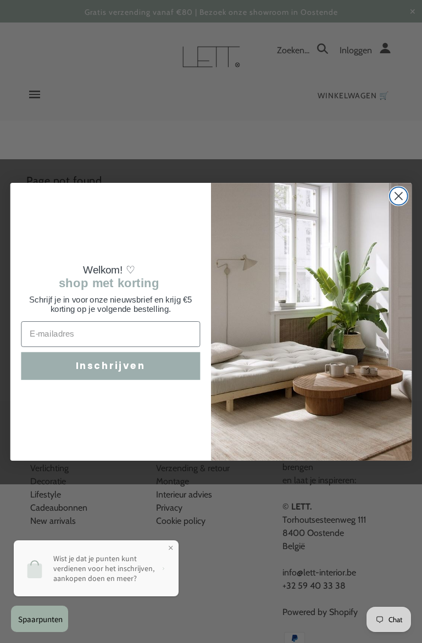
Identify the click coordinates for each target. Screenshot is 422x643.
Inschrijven (111, 365)
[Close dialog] (399, 196)
